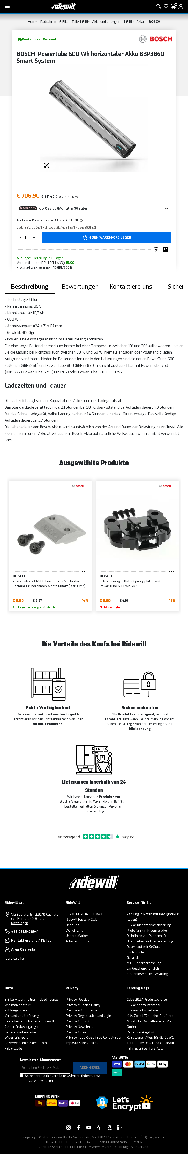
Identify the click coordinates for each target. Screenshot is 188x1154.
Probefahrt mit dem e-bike (147, 930)
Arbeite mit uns (77, 941)
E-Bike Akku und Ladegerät (102, 21)
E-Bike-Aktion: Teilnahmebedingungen (33, 999)
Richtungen (19, 923)
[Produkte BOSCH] (156, 39)
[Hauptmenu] (7, 6)
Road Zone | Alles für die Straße (151, 1037)
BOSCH (154, 21)
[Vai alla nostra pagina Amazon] (109, 1127)
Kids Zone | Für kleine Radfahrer (151, 1016)
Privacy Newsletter (80, 1027)
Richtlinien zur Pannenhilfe (147, 936)
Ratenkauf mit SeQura (143, 947)
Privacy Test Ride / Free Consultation (94, 1037)
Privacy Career (77, 1032)
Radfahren (48, 21)
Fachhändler (136, 952)
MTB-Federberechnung (144, 963)
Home (32, 21)
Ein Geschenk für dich (143, 968)
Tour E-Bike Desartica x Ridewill (150, 1043)
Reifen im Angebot (141, 1032)
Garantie (133, 958)
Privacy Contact (78, 1021)
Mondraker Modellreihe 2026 (149, 1021)
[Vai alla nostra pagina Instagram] (68, 1127)
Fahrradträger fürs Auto (145, 1048)
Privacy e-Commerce (81, 1010)
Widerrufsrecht (16, 1037)
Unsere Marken (77, 936)
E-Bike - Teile (69, 21)
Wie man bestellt (18, 1005)
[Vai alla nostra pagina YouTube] (89, 1127)
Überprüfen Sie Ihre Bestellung (150, 941)
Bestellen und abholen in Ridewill (29, 1021)
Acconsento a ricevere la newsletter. (62, 1078)
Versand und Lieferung (22, 1016)
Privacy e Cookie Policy (83, 1005)
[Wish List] (166, 6)
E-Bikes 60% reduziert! (144, 1010)
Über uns (72, 925)
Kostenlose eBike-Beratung (147, 974)
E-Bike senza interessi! (144, 1005)
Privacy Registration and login (88, 1016)
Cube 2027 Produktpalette (147, 999)
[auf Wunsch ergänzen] (157, 249)
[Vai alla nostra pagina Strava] (99, 1127)
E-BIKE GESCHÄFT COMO (84, 914)
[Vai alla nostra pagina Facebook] (78, 1127)
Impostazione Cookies (82, 1043)
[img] (81, 220)
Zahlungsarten (16, 1010)
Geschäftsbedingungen (22, 1027)
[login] (180, 6)
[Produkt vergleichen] (166, 249)
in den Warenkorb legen (109, 237)
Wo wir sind (74, 930)
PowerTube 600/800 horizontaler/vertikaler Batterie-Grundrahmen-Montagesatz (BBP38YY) (49, 583)
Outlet (131, 1027)
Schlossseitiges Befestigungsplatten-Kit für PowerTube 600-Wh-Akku (133, 583)
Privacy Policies (77, 999)
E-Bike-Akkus (136, 21)
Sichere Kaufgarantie (20, 1032)
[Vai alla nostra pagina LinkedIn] (119, 1127)
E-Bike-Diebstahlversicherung (149, 925)
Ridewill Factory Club (81, 919)
